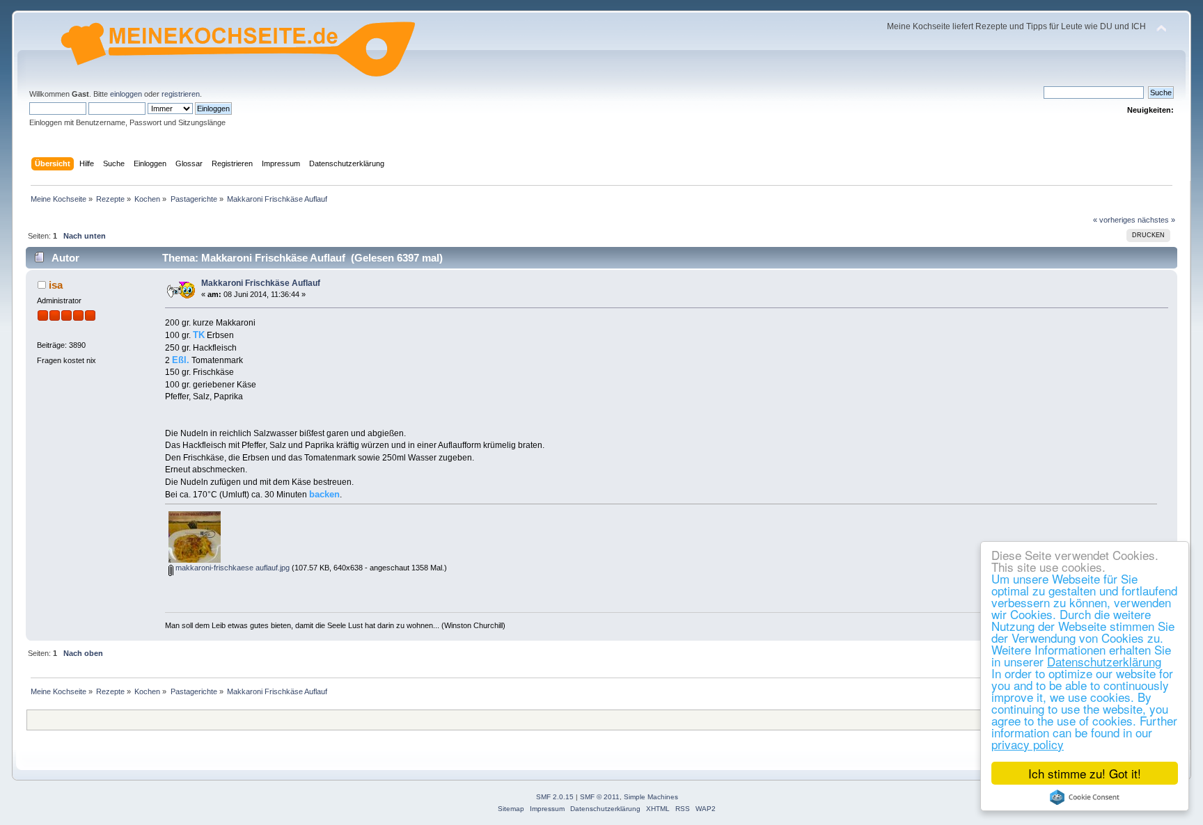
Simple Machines (651, 797)
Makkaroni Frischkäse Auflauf (260, 283)
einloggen (126, 94)
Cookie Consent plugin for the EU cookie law (1084, 797)
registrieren (181, 94)
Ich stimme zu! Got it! (1084, 773)
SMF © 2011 (600, 797)
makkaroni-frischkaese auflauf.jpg (231, 567)
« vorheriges (1114, 220)
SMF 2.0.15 (555, 797)
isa (56, 285)
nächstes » (1156, 220)
